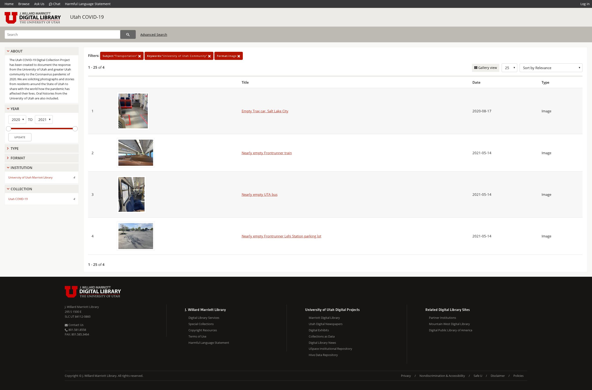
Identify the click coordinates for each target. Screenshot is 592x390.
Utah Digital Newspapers (325, 324)
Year (15, 108)
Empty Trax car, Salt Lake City (265, 111)
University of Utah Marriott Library (30, 177)
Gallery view (487, 67)
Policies (518, 376)
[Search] (128, 34)
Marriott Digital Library (324, 318)
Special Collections (201, 324)
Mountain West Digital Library (449, 324)
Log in (585, 4)
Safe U (478, 376)
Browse (24, 4)
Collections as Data (322, 336)
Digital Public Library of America (450, 330)
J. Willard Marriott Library (82, 307)
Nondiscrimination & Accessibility (442, 376)
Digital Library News (322, 343)
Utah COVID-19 (87, 17)
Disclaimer (498, 376)
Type (14, 148)
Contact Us (75, 325)
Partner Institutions (442, 318)
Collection (21, 189)
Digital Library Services (203, 318)
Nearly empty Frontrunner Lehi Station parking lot (281, 236)
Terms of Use (197, 336)
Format (18, 158)
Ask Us (39, 4)
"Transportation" (120, 56)
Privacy (406, 376)
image (227, 56)
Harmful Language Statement (88, 4)
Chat (56, 4)
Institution (21, 167)
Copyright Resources (202, 330)
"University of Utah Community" (177, 56)
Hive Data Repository (323, 355)
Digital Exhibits (319, 330)
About (16, 51)
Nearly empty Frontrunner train (267, 152)
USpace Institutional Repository (330, 349)
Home (9, 4)
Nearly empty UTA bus (260, 194)
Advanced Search (153, 34)
